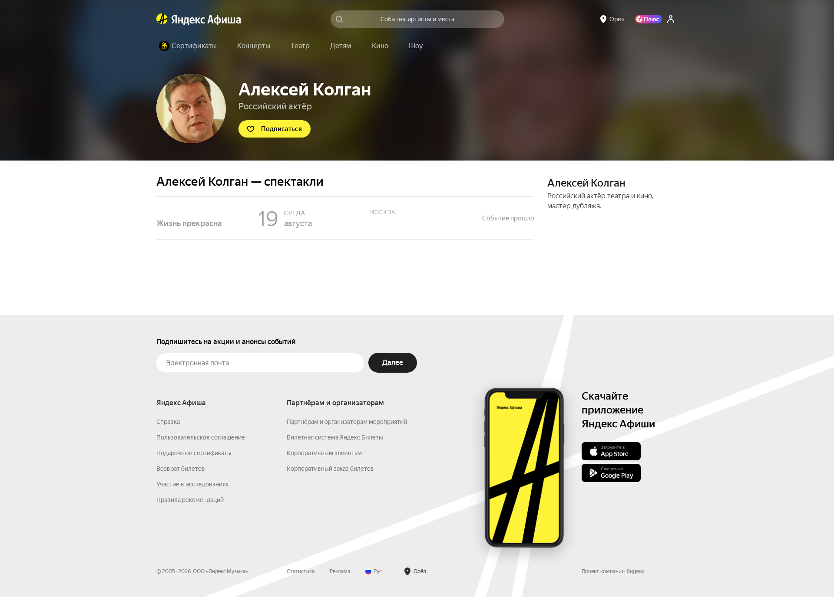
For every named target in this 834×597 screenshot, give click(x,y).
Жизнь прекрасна (345, 218)
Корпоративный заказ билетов (330, 468)
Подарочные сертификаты (194, 452)
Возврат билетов (180, 468)
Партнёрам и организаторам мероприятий (347, 421)
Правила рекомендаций (190, 499)
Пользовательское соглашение (200, 437)
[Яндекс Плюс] (648, 19)
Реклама (340, 571)
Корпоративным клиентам (324, 452)
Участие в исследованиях (192, 484)
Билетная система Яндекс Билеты (335, 437)
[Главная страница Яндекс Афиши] (162, 19)
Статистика (300, 571)
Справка (168, 421)
